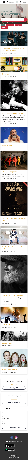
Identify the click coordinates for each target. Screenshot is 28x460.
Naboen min (6, 74)
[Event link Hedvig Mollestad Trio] (14, 358)
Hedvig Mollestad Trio (9, 369)
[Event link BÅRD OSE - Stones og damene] (14, 95)
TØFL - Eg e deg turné (9, 172)
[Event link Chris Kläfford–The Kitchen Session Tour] (14, 199)
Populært (10, 25)
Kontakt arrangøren (15, 427)
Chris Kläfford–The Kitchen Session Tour (14, 219)
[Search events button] (25, 20)
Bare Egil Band (7, 145)
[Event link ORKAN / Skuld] (14, 336)
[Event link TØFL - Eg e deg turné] (14, 160)
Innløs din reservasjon (14, 402)
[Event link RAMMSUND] (14, 315)
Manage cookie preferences (14, 441)
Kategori (18, 25)
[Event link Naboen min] (14, 64)
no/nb (24, 2)
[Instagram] (16, 437)
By (2, 421)
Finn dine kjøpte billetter (14, 388)
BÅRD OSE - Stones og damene (12, 113)
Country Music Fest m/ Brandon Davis (12, 248)
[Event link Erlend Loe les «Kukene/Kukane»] (14, 274)
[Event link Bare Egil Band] (14, 135)
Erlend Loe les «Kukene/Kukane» (13, 295)
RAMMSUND (6, 325)
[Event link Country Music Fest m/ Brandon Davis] (14, 235)
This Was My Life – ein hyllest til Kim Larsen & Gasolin (13, 49)
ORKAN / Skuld (7, 343)
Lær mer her (14, 384)
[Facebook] (11, 437)
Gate (3, 416)
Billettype (4, 27)
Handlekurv (13, 2)
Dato (3, 25)
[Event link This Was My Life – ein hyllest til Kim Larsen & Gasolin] (14, 38)
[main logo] (4, 2)
